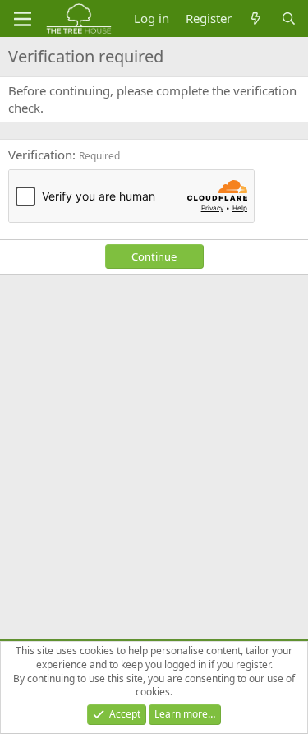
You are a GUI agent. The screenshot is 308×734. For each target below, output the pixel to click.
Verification (40, 154)
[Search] (289, 18)
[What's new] (256, 18)
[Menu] (22, 18)
